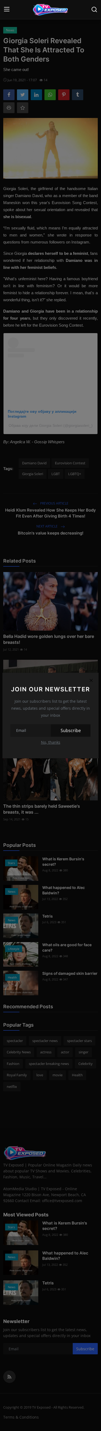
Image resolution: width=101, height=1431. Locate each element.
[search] (94, 9)
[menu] (6, 9)
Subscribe (71, 730)
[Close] (91, 680)
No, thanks (50, 742)
